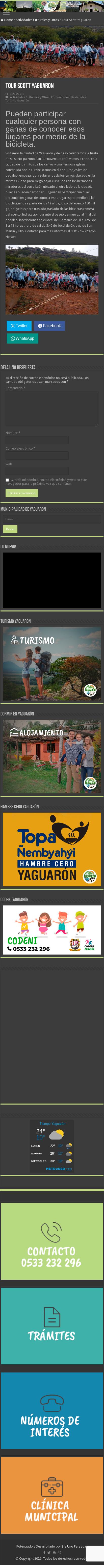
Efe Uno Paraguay (75, 1546)
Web (9, 464)
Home (8, 20)
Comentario (15, 388)
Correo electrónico (20, 448)
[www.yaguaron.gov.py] (52, 6)
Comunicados (60, 97)
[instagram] (59, 1553)
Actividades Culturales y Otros (37, 20)
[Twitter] (49, 1553)
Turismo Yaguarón (17, 100)
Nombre (13, 433)
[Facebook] (44, 1553)
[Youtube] (54, 1553)
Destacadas (78, 97)
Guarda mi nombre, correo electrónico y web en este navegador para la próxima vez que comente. (46, 481)
